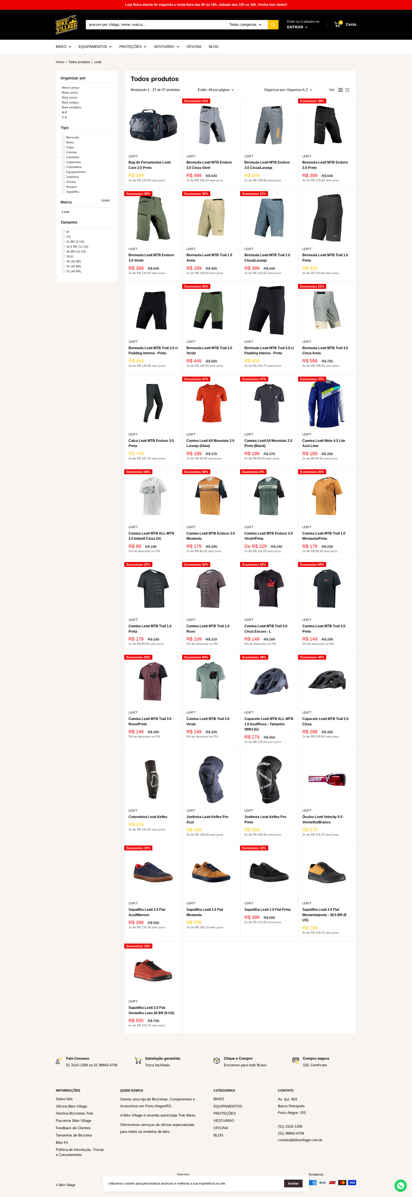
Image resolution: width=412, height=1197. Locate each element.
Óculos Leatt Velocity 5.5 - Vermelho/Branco (323, 819)
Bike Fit (62, 1143)
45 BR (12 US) (75, 251)
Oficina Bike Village (71, 1106)
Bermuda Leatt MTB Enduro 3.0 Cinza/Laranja (267, 165)
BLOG (218, 1135)
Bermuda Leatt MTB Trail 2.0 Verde (209, 350)
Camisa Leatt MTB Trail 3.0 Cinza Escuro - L (265, 628)
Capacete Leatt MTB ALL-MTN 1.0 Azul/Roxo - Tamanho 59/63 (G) (268, 724)
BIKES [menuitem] (61, 47)
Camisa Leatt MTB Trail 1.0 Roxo (207, 628)
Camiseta (72, 157)
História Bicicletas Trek (74, 1113)
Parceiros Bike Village (73, 1121)
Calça (69, 147)
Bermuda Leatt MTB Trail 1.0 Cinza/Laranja (267, 257)
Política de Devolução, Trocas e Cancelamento (80, 1152)
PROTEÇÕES (225, 1113)
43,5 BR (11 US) (76, 246)
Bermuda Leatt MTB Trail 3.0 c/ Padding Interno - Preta (269, 350)
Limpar (105, 200)
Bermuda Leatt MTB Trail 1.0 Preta (325, 257)
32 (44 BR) (73, 271)
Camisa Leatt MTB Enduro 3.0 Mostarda (210, 536)
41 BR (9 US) (74, 241)
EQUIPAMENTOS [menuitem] (93, 47)
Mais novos (69, 97)
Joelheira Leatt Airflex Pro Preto (265, 819)
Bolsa (69, 142)
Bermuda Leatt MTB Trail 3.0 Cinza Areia (325, 350)
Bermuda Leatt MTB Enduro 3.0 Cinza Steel (209, 165)
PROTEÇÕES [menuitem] (130, 47)
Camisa (71, 152)
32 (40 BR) (73, 266)
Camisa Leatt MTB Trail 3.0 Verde (207, 721)
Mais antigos (70, 102)
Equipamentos (75, 172)
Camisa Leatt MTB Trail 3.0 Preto (323, 628)
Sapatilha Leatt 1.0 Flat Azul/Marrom (147, 912)
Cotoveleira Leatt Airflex (148, 817)
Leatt (65, 212)
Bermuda (72, 137)
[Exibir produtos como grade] (340, 90)
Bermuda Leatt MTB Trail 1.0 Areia (209, 257)
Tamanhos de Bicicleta (74, 1135)
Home (60, 62)
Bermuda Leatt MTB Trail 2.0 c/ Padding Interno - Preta (153, 350)
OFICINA (221, 1128)
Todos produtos (79, 62)
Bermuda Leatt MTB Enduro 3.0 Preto (325, 165)
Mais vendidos (71, 107)
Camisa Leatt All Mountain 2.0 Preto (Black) (268, 443)
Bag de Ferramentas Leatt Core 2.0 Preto (150, 165)
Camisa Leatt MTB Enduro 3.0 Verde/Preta (268, 536)
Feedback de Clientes (73, 1128)
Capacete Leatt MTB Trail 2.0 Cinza (325, 721)
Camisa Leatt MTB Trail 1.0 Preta (150, 628)
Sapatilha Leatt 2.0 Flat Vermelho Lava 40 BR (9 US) (151, 1010)
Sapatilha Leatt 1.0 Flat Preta (267, 909)
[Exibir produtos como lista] (348, 90)
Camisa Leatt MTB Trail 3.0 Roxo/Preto (150, 721)
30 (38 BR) (73, 261)
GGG (69, 256)
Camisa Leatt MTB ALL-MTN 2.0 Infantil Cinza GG (151, 536)
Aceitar (293, 1183)
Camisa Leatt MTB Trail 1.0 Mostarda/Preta (323, 536)
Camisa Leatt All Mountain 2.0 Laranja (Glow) (210, 443)
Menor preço (70, 87)
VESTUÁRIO (224, 1121)
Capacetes (73, 162)
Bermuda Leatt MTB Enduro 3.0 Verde (151, 257)
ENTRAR (295, 27)
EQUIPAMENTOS (228, 1106)
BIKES (219, 1099)
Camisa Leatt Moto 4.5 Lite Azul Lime (323, 443)
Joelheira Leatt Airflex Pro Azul (207, 819)
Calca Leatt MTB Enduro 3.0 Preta (151, 443)
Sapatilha (72, 191)
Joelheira (72, 177)
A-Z (64, 112)
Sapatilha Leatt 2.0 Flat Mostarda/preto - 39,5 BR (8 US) (324, 915)
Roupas (71, 186)
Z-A (64, 117)
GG (68, 236)
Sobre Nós (64, 1099)
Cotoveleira (73, 167)
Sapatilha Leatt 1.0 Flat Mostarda (204, 912)
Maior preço (70, 92)
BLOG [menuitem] (214, 47)
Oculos (70, 181)
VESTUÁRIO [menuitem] (164, 47)
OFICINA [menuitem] (194, 47)
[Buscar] (273, 24)
